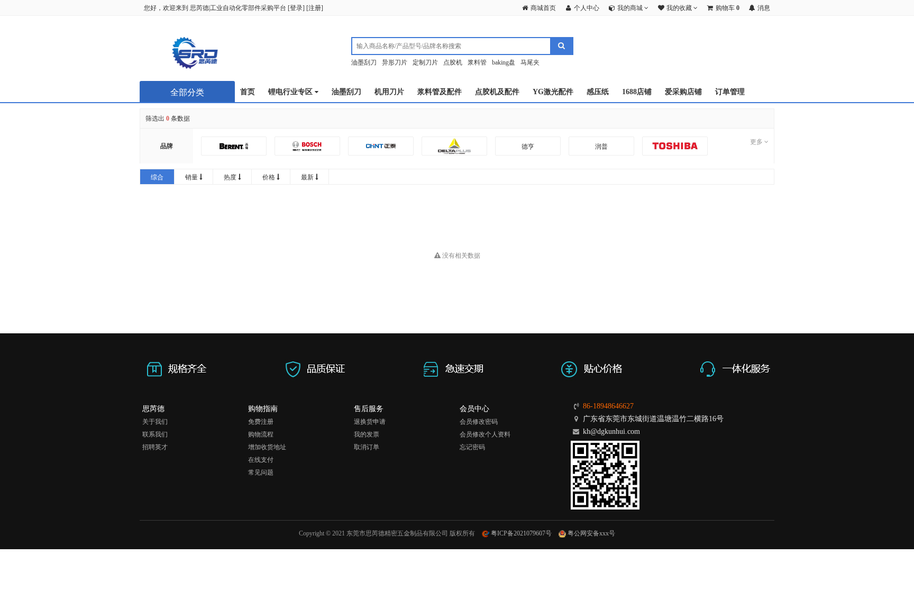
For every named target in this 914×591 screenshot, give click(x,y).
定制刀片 (425, 62)
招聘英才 (155, 447)
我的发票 (366, 434)
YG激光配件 (553, 92)
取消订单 (366, 447)
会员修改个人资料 (485, 434)
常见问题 (260, 472)
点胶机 (452, 62)
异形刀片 (394, 62)
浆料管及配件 (439, 92)
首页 (247, 92)
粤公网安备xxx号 (590, 533)
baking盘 (503, 62)
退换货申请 (370, 421)
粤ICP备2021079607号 (520, 533)
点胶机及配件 (497, 92)
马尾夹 (530, 62)
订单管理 (730, 92)
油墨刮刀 (364, 62)
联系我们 (155, 434)
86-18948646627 (608, 406)
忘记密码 (472, 447)
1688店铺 (637, 92)
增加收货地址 (267, 447)
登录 (296, 8)
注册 (314, 8)
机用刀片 (389, 92)
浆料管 (477, 62)
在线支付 (260, 459)
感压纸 (598, 92)
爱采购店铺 (683, 92)
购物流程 (260, 434)
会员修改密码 (479, 421)
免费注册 (260, 421)
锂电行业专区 (291, 92)
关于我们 (155, 421)
